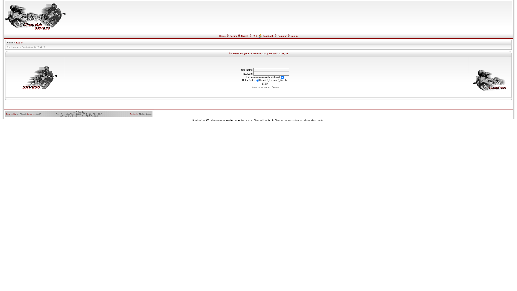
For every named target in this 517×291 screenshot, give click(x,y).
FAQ (255, 36)
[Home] (35, 30)
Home (222, 36)
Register (282, 36)
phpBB (38, 114)
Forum (233, 36)
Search (244, 36)
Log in (294, 36)
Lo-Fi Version (79, 112)
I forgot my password (260, 87)
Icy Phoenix (22, 114)
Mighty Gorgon (145, 114)
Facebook (268, 36)
